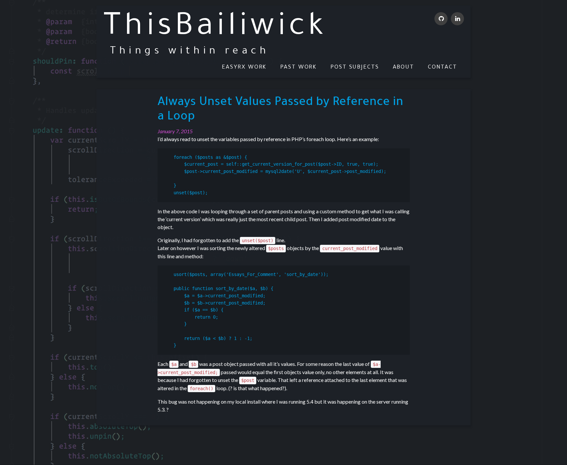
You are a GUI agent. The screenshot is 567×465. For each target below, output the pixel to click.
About (403, 68)
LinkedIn (457, 18)
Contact (442, 68)
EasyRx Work (244, 68)
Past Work (298, 68)
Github (441, 18)
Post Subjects (354, 68)
